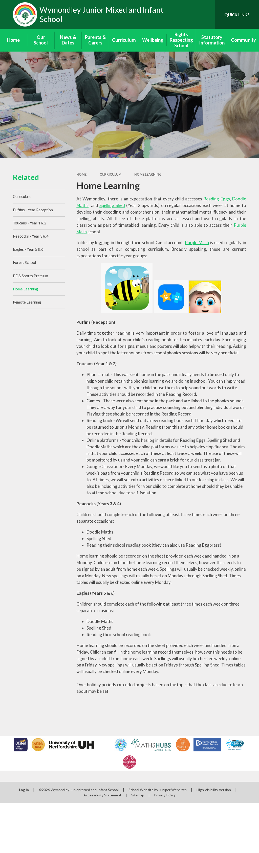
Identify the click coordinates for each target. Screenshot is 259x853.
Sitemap (137, 795)
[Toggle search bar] (207, 14)
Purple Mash (197, 242)
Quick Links (237, 14)
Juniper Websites (173, 790)
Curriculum (110, 174)
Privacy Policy (165, 795)
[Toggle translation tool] (191, 14)
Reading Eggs (216, 198)
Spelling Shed (112, 205)
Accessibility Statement (102, 795)
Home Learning (148, 174)
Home (81, 174)
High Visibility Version (214, 790)
